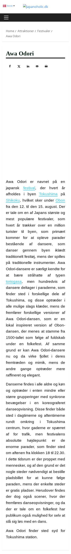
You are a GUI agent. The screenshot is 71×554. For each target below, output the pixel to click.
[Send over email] (37, 66)
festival (29, 188)
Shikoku (13, 200)
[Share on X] (19, 66)
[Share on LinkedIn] (28, 66)
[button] (6, 17)
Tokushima (48, 194)
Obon (60, 200)
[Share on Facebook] (10, 66)
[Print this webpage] (46, 66)
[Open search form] (64, 17)
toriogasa (14, 281)
